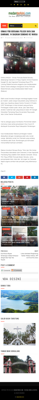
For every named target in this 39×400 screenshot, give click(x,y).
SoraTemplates (20, 397)
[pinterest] (28, 5)
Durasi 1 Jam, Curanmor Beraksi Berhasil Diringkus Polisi (17, 200)
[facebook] (11, 5)
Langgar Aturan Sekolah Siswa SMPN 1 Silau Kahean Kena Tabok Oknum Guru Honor (18, 241)
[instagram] (17, 5)
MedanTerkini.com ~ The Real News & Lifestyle (25, 390)
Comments (6, 271)
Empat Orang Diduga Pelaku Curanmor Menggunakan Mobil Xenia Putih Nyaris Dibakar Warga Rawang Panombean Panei (19, 220)
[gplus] (21, 5)
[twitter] (14, 5)
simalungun (29, 38)
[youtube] (25, 5)
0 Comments (17, 270)
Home (4, 25)
